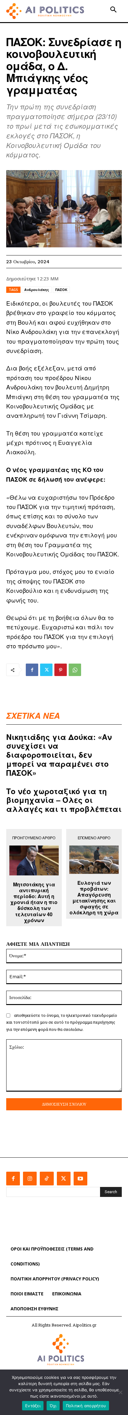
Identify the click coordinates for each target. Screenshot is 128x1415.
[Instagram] (30, 1178)
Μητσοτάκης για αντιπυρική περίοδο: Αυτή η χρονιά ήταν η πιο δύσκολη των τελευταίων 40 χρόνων (33, 902)
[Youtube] (80, 1178)
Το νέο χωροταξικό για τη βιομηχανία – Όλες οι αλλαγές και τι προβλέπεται (63, 800)
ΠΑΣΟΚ (61, 289)
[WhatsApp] (75, 670)
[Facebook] (32, 670)
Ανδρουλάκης (36, 289)
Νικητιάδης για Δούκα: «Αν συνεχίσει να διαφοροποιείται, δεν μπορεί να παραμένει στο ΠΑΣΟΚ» (59, 754)
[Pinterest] (60, 670)
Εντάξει (32, 1405)
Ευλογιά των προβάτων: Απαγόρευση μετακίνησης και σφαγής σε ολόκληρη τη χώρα (94, 898)
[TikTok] (46, 1178)
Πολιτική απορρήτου (86, 1405)
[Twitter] (46, 670)
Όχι (53, 1405)
